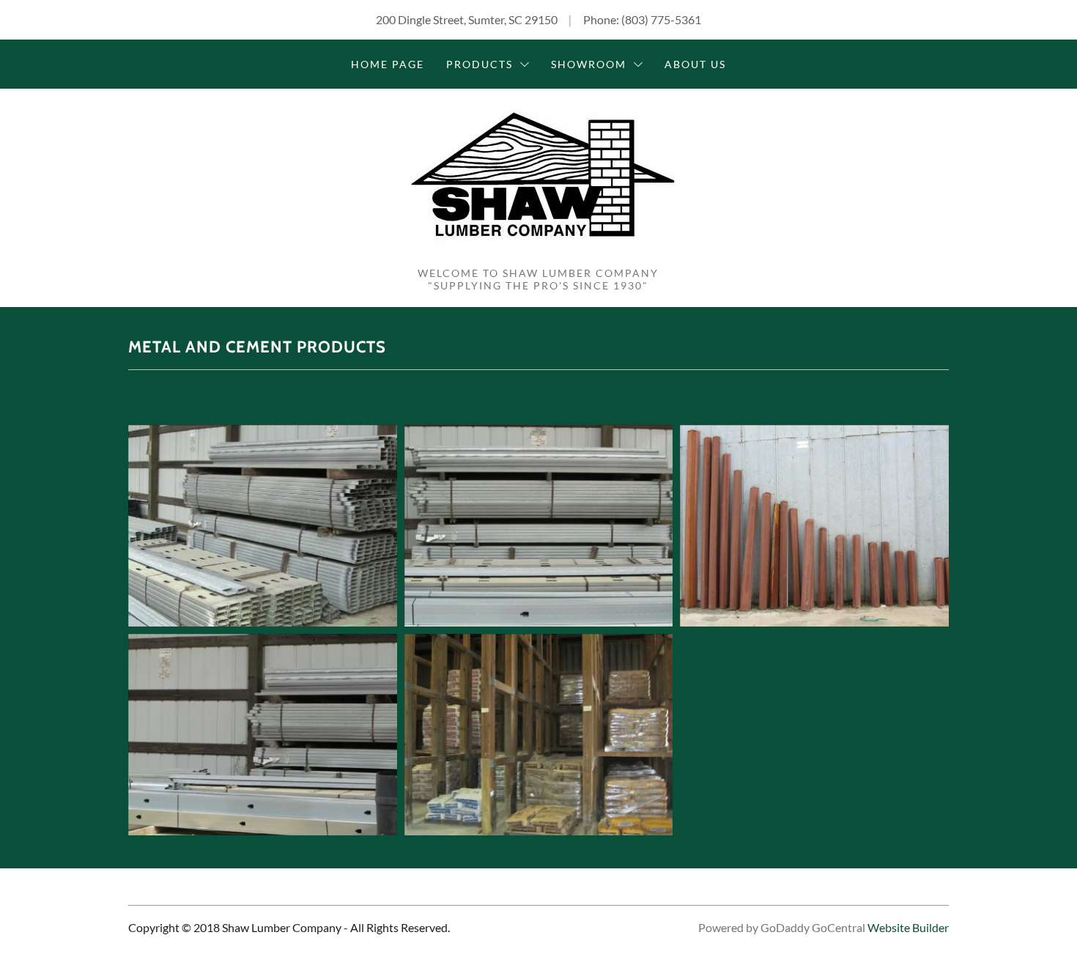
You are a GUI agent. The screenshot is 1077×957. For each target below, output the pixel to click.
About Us (695, 64)
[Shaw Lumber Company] (538, 180)
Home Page (387, 64)
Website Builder (908, 927)
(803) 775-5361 (661, 19)
